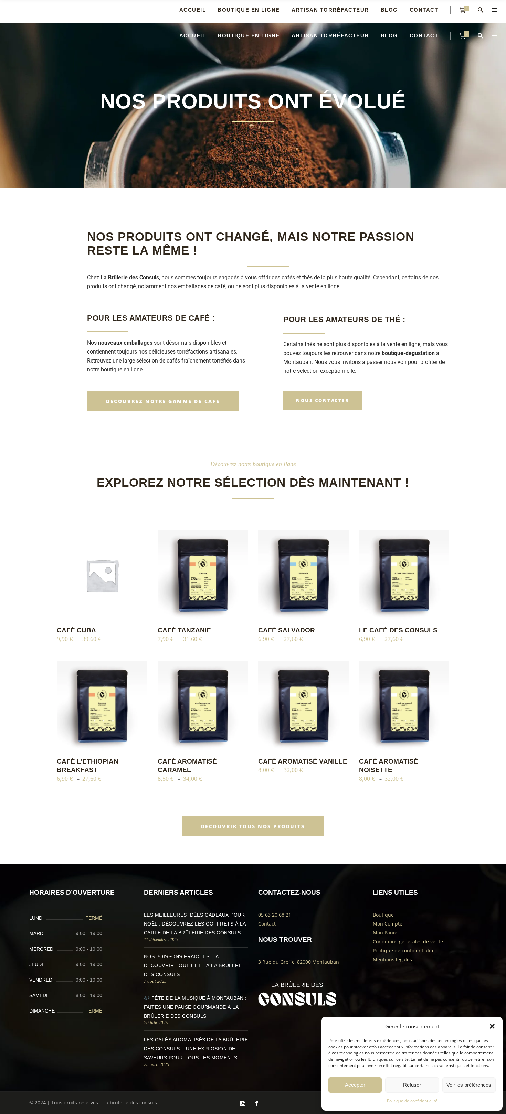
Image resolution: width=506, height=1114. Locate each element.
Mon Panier (386, 932)
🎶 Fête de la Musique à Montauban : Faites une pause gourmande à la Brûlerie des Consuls (195, 1007)
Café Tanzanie (184, 630)
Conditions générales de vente (408, 941)
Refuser (412, 1085)
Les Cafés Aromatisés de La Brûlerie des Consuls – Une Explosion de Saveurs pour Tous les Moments (196, 1048)
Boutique (383, 914)
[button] (492, 1026)
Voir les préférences (468, 1085)
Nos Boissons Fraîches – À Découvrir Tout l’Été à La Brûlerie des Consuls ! (194, 965)
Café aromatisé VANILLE (302, 761)
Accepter (355, 1085)
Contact (267, 923)
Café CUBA (76, 630)
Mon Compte (387, 923)
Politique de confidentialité (412, 1101)
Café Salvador (286, 630)
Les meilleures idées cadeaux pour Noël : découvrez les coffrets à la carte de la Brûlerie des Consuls (195, 923)
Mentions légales (392, 959)
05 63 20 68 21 (274, 914)
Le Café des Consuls (398, 630)
